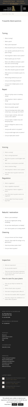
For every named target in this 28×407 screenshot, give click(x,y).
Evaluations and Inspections (8, 361)
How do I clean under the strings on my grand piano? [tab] (15, 241)
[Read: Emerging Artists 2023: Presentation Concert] (3, 378)
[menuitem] (9, 1)
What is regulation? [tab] (9, 183)
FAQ (3, 340)
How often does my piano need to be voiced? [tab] (14, 173)
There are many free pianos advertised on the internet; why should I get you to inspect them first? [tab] (15, 273)
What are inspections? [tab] (10, 265)
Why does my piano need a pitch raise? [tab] (14, 66)
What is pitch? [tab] (8, 41)
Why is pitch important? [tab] (11, 44)
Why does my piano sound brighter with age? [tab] (15, 159)
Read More (8, 404)
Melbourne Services (6, 366)
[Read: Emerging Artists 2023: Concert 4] (3, 383)
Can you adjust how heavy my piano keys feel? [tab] (14, 199)
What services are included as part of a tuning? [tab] (14, 73)
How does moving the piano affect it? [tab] (14, 291)
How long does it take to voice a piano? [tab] (15, 169)
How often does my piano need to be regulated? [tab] (14, 195)
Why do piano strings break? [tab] (12, 104)
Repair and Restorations (7, 359)
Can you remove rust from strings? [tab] (13, 237)
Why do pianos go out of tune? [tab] (12, 58)
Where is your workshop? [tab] (11, 217)
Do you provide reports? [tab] (11, 268)
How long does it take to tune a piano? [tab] (14, 55)
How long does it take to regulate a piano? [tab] (14, 190)
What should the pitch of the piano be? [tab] (14, 47)
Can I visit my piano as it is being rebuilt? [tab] (15, 228)
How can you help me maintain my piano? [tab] (13, 284)
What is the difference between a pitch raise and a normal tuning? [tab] (14, 62)
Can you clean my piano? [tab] (11, 248)
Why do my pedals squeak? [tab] (12, 107)
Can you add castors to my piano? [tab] (13, 129)
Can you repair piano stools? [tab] (12, 135)
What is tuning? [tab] (9, 38)
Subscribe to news (6, 347)
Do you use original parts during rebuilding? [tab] (13, 221)
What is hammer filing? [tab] (10, 166)
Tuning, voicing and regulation (8, 358)
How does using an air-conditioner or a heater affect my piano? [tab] (14, 298)
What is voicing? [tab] (9, 152)
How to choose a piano (7, 336)
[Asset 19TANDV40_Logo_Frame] (11, 8)
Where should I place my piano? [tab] (13, 288)
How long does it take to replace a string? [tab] (13, 100)
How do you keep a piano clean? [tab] (13, 245)
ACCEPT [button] (20, 404)
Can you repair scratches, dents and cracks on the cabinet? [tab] (14, 115)
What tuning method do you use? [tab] (13, 77)
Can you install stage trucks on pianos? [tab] (14, 132)
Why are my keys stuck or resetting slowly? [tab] (14, 95)
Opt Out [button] (14, 404)
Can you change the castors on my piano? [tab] (13, 125)
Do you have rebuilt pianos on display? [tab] (14, 225)
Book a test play (5, 364)
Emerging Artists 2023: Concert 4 (13, 382)
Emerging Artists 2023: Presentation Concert (15, 378)
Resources (4, 335)
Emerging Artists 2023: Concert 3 (13, 386)
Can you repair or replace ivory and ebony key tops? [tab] (13, 120)
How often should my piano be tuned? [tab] (14, 69)
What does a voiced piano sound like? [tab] (14, 163)
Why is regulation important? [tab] (12, 186)
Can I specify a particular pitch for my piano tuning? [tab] (14, 51)
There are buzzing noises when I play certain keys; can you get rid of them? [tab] (14, 111)
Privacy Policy (5, 338)
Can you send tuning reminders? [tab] (13, 81)
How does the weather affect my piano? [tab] (15, 294)
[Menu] (24, 8)
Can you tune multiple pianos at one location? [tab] (14, 84)
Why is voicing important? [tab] (11, 155)
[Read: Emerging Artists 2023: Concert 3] (3, 387)
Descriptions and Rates (7, 363)
